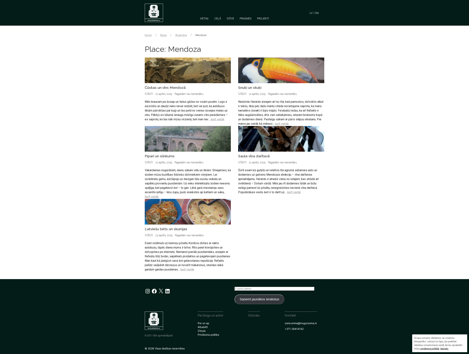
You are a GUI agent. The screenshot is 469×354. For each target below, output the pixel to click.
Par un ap (203, 323)
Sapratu (444, 348)
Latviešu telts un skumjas (166, 229)
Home (148, 35)
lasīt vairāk (217, 119)
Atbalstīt (203, 327)
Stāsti (149, 93)
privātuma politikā (429, 348)
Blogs (163, 35)
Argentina (181, 35)
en (317, 12)
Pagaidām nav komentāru (189, 93)
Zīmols (202, 330)
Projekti (263, 18)
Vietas (204, 18)
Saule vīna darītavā (254, 156)
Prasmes (246, 18)
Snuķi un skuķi (249, 88)
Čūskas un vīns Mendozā (165, 88)
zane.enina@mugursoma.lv (301, 323)
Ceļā (217, 18)
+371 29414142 (294, 328)
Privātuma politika (208, 334)
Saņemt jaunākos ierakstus (259, 299)
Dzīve (230, 18)
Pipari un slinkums (160, 156)
